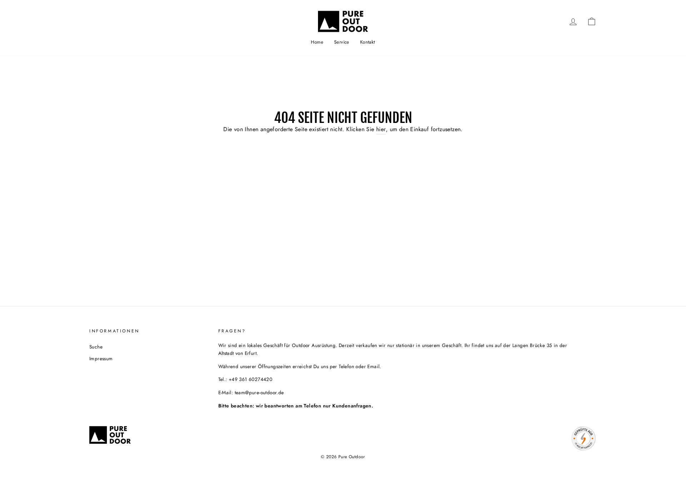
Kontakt (367, 42)
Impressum (101, 358)
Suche (96, 346)
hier (381, 129)
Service (341, 42)
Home (317, 42)
